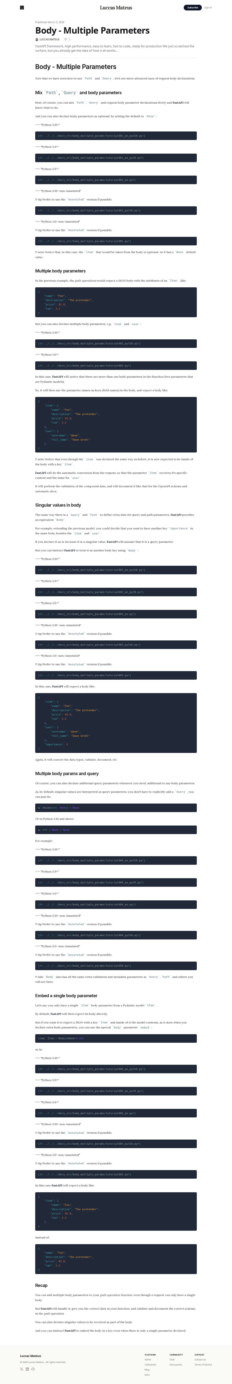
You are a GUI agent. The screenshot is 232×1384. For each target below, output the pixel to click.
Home (148, 1359)
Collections (150, 1364)
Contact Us (200, 1359)
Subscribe (192, 7)
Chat (172, 1359)
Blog (147, 1369)
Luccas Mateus (116, 7)
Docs (147, 1374)
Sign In (208, 7)
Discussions (176, 1364)
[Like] (65, 39)
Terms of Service (203, 1364)
